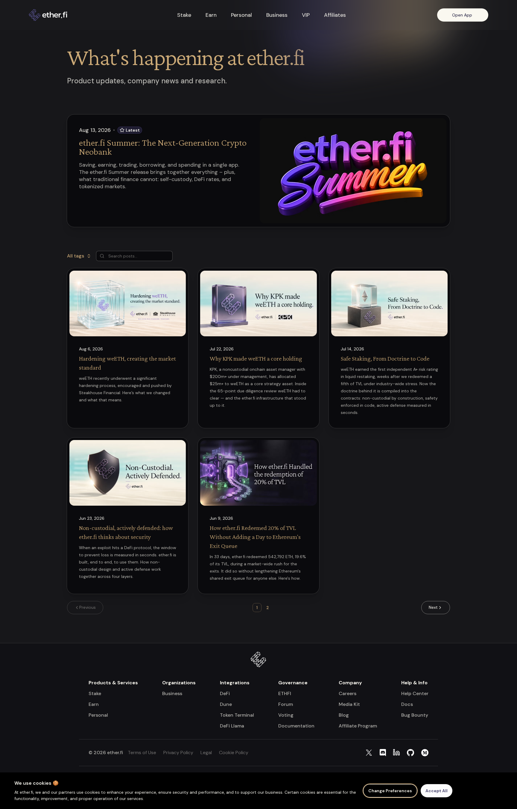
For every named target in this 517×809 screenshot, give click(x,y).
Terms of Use (142, 752)
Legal (206, 752)
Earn (211, 15)
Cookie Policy (233, 752)
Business (277, 15)
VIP (306, 15)
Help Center (414, 693)
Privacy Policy (178, 752)
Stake (184, 15)
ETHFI (284, 693)
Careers (347, 693)
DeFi (225, 693)
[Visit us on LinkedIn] (396, 752)
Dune (226, 704)
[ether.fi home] (57, 15)
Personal (241, 15)
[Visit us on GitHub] (410, 752)
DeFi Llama (232, 726)
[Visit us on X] (368, 752)
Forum (285, 704)
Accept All (436, 790)
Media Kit (349, 704)
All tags (75, 256)
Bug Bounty (414, 715)
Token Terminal (237, 715)
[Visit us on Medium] (424, 752)
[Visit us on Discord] (383, 752)
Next (433, 607)
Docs (407, 704)
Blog (344, 715)
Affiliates (335, 15)
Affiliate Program (358, 726)
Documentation (296, 726)
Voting (286, 715)
